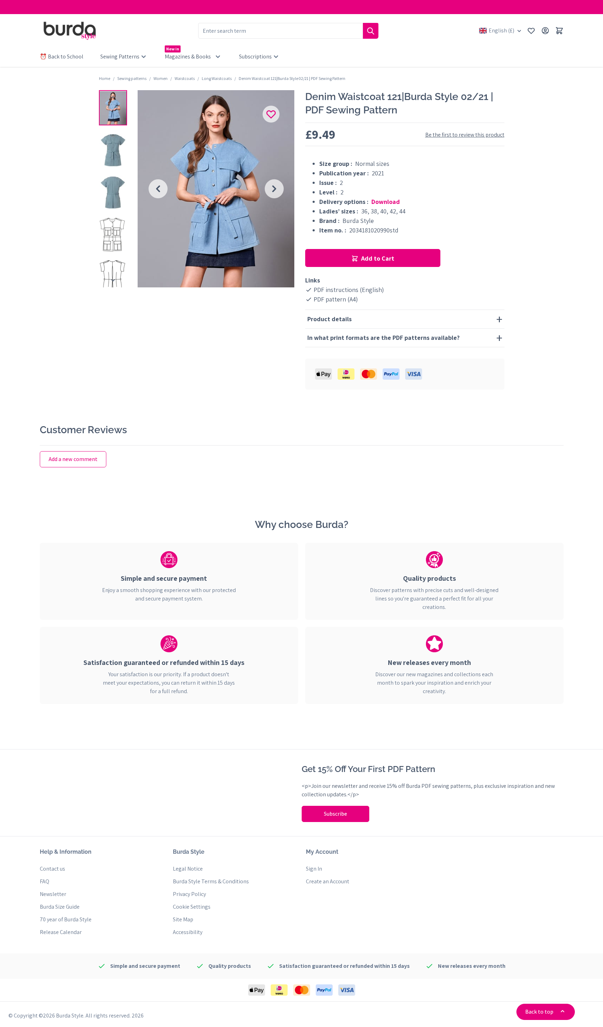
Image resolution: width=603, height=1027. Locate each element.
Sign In (314, 868)
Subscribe (335, 813)
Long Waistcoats (217, 78)
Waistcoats (185, 78)
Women (160, 78)
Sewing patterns (131, 78)
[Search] (370, 31)
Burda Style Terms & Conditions (211, 881)
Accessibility (187, 932)
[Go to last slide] (158, 188)
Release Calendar (61, 932)
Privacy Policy (189, 894)
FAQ (44, 881)
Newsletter (53, 894)
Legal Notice (188, 868)
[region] (113, 188)
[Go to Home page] (70, 30)
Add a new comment (73, 459)
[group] (216, 188)
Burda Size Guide (60, 906)
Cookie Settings (192, 906)
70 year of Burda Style (66, 919)
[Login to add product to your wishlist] (271, 114)
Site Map (183, 919)
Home (104, 78)
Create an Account (327, 881)
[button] (113, 107)
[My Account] (545, 30)
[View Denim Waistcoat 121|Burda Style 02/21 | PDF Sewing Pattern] (113, 107)
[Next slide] (274, 188)
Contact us (52, 868)
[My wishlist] (531, 30)
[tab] (169, 578)
